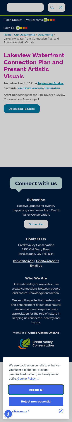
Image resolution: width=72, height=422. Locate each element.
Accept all (36, 389)
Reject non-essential (36, 401)
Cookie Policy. (26, 378)
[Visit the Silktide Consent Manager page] (61, 411)
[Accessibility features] (8, 413)
